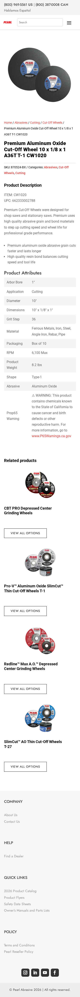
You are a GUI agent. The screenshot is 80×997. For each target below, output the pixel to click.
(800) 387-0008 (48, 4)
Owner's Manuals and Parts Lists (26, 910)
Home (8, 122)
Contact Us (12, 821)
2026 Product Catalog (20, 891)
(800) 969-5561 (15, 4)
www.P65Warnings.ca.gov (51, 436)
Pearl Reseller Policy (18, 951)
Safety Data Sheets (17, 904)
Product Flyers (14, 897)
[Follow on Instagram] (25, 973)
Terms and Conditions (19, 945)
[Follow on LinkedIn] (35, 973)
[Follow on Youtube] (45, 973)
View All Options (25, 533)
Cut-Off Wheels (52, 122)
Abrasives (21, 122)
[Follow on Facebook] (55, 973)
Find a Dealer (13, 856)
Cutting (35, 122)
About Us (10, 814)
